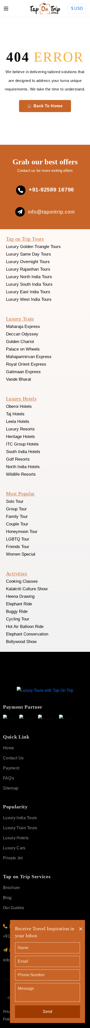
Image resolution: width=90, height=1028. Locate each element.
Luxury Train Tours (20, 828)
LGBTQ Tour (17, 539)
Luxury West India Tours (29, 299)
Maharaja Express (23, 326)
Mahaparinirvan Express (29, 356)
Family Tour (17, 516)
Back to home (48, 106)
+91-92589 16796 (51, 189)
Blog (7, 898)
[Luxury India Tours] (45, 8)
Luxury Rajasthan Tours (28, 269)
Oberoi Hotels (19, 406)
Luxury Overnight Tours (28, 261)
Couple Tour (17, 524)
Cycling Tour (17, 619)
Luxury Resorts (20, 429)
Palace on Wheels (23, 349)
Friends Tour (17, 546)
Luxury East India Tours (28, 291)
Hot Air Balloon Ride (25, 626)
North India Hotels (23, 466)
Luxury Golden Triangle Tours (33, 246)
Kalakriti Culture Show (27, 588)
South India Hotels (23, 451)
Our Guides (13, 908)
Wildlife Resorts (21, 474)
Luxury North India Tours (29, 276)
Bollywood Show (21, 641)
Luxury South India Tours (29, 284)
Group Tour (16, 509)
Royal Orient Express (26, 364)
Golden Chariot (20, 341)
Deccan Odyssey (22, 334)
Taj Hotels (15, 414)
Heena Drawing (20, 596)
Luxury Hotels (15, 838)
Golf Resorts (18, 459)
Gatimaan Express (23, 371)
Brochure (11, 888)
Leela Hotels (17, 421)
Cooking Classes (22, 581)
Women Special (20, 554)
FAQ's (8, 778)
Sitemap (10, 788)
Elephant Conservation (27, 634)
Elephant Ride (19, 604)
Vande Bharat (18, 379)
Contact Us (13, 758)
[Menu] (6, 8)
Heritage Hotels (20, 436)
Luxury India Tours (20, 818)
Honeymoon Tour (22, 531)
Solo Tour (15, 501)
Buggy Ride (17, 611)
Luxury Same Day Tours (28, 254)
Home (8, 21)
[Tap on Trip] (45, 690)
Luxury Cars (14, 848)
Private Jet (13, 858)
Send (47, 1011)
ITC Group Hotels (22, 444)
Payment (11, 768)
